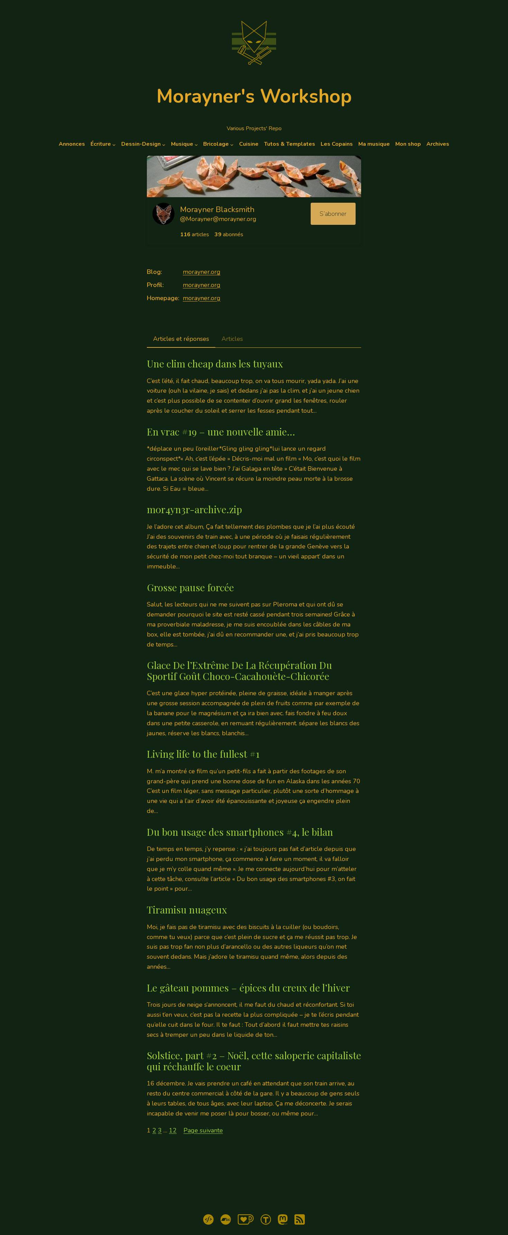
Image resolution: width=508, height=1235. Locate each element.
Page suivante (203, 1130)
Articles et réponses (181, 339)
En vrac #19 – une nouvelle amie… (221, 431)
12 (173, 1130)
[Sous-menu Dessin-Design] (164, 144)
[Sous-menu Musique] (196, 144)
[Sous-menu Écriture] (114, 144)
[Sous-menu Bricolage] (232, 144)
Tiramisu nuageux (187, 909)
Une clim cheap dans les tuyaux (215, 363)
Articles (232, 339)
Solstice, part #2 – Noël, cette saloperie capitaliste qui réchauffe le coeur (254, 1061)
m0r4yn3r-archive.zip (194, 509)
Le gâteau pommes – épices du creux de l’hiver (248, 987)
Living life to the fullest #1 (203, 753)
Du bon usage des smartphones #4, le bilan (240, 831)
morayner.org (201, 272)
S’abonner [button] (333, 214)
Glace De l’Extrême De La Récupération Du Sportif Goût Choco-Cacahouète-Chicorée (239, 670)
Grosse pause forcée (190, 587)
